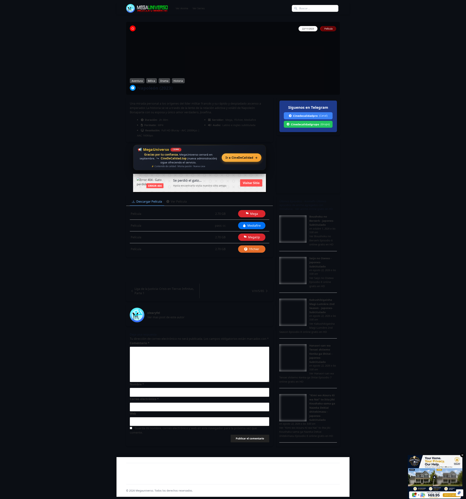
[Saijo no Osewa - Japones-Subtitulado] (293, 270)
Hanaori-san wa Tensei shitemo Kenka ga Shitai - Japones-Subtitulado (320, 354)
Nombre (137, 384)
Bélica (151, 80)
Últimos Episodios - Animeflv (297, 201)
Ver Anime (182, 8)
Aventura (137, 80)
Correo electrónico (144, 399)
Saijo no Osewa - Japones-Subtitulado (320, 262)
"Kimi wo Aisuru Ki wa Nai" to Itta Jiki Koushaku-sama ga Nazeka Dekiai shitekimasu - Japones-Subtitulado (322, 407)
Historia (178, 80)
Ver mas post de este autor (166, 317)
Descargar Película (149, 201)
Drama (164, 80)
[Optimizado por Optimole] (459, 492)
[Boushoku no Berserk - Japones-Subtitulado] (293, 229)
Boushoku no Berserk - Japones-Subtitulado (321, 220)
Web (133, 414)
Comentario (139, 343)
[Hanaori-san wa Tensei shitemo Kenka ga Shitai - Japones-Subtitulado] (293, 357)
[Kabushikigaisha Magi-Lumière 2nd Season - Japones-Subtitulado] (293, 312)
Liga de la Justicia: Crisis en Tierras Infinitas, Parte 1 (164, 291)
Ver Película (179, 201)
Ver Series (199, 8)
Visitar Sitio (251, 183)
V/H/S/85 (258, 291)
